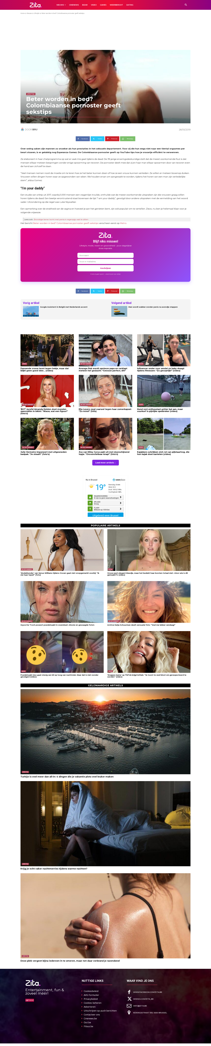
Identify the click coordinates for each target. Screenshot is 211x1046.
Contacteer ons (92, 1014)
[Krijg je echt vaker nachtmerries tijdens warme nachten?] (105, 823)
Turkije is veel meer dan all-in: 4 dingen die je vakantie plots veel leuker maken (67, 776)
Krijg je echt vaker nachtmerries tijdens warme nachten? (54, 868)
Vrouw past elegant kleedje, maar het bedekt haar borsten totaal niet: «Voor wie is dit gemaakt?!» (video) (147, 574)
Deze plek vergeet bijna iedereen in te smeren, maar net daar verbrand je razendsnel (70, 960)
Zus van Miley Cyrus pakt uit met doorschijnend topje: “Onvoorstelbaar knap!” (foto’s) (104, 453)
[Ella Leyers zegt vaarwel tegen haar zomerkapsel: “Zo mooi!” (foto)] (105, 391)
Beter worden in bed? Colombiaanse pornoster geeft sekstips (66, 223)
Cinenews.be (90, 1018)
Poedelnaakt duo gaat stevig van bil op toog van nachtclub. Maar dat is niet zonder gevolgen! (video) (59, 676)
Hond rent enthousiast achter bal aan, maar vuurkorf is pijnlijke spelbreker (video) (160, 410)
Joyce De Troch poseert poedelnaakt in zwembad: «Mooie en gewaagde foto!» (58, 625)
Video (24, 364)
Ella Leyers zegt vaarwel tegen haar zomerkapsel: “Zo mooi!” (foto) (105, 410)
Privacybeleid (91, 998)
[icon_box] (144, 992)
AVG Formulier (91, 995)
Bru (34, 129)
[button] (185, 5)
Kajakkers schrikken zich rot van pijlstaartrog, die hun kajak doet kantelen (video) (163, 453)
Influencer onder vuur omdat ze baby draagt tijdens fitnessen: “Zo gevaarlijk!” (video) (160, 369)
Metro (123, 223)
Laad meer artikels (104, 462)
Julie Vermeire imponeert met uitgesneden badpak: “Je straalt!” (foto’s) (44, 453)
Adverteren (89, 1006)
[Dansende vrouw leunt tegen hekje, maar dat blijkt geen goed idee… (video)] (47, 350)
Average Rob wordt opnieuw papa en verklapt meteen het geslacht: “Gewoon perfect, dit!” (103, 369)
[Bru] (23, 129)
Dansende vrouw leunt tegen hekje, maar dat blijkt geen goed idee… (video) (45, 369)
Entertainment (86, 364)
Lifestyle (37, 13)
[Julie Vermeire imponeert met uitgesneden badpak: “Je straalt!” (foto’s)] (47, 434)
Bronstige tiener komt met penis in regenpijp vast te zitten (61, 219)
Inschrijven (105, 268)
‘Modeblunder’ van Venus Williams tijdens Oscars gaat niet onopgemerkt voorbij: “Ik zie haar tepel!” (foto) (60, 574)
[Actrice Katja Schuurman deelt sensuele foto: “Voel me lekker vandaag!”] (148, 602)
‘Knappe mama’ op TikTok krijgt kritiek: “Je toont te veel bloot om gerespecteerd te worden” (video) (146, 676)
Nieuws (29, 13)
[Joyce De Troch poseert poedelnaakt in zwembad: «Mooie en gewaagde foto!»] (62, 602)
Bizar (141, 364)
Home (23, 13)
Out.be (87, 1022)
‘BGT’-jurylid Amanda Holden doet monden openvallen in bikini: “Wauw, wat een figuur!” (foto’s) (44, 411)
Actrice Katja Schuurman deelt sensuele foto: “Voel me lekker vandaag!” (141, 625)
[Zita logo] (36, 5)
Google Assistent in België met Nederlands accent (63, 307)
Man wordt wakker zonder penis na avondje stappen (153, 307)
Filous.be (88, 1026)
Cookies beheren (92, 1002)
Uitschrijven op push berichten (100, 1010)
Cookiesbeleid (91, 991)
